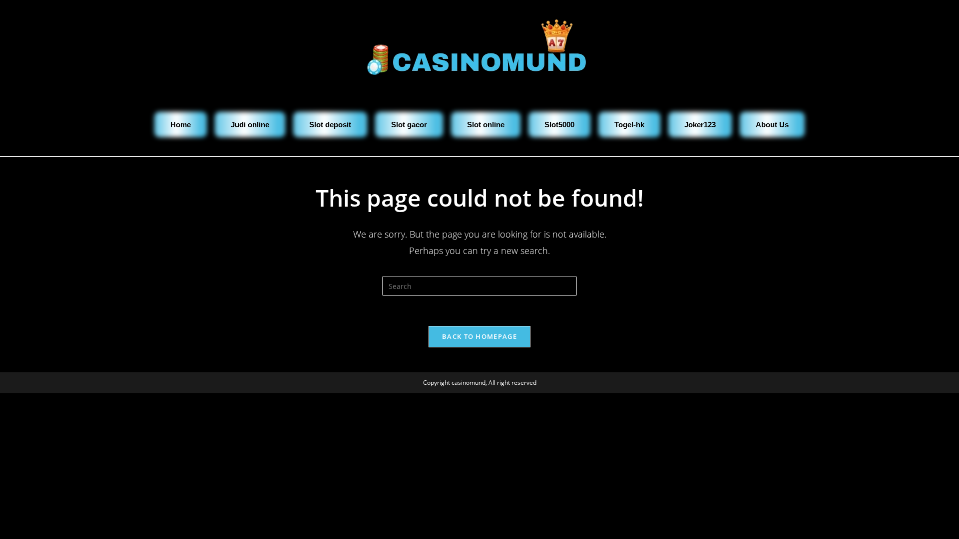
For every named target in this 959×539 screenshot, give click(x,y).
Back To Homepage (479, 336)
